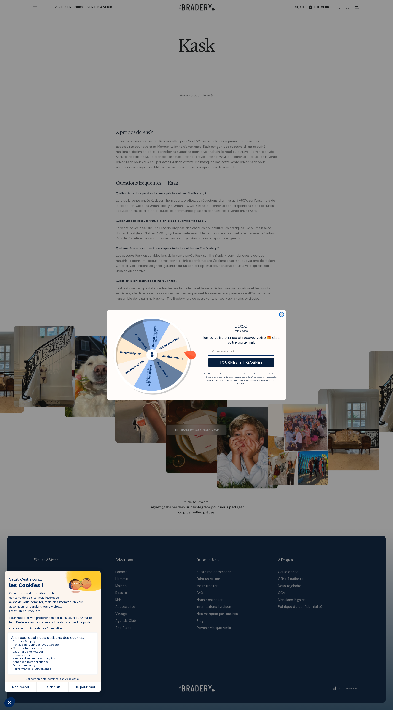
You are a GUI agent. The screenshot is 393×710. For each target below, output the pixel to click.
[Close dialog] (281, 314)
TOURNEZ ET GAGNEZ (241, 362)
